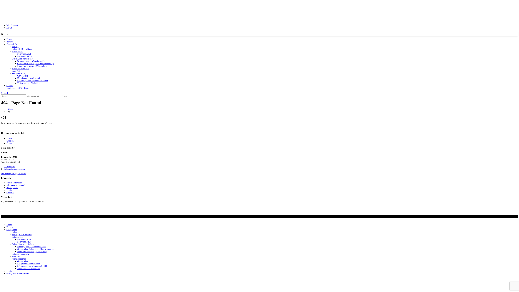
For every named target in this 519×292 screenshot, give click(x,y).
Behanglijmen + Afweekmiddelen (31, 61)
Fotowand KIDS (24, 56)
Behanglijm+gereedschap (23, 59)
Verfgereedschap (19, 73)
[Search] (65, 96)
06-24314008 (9, 166)
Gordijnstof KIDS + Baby (17, 88)
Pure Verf (16, 71)
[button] (5, 92)
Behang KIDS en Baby (22, 49)
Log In (9, 27)
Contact (9, 85)
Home (9, 39)
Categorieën (11, 44)
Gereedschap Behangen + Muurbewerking (35, 63)
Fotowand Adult (24, 54)
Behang (9, 42)
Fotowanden (17, 51)
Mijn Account (12, 25)
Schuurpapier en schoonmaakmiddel (32, 80)
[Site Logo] (72, 20)
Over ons (10, 141)
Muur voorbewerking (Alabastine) (31, 66)
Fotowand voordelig (20, 68)
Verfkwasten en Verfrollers (28, 83)
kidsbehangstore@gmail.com (13, 173)
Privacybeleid (12, 187)
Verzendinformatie (14, 183)
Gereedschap (22, 76)
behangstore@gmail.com (14, 169)
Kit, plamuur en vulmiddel (28, 78)
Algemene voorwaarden (16, 185)
